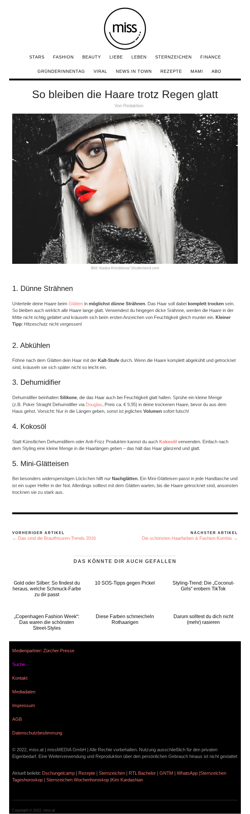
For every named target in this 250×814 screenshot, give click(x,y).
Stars (37, 57)
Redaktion (133, 105)
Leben (139, 57)
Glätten (76, 303)
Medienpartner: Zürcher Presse (43, 650)
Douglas (94, 404)
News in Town (134, 71)
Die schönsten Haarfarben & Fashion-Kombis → (190, 538)
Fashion (63, 57)
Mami (197, 71)
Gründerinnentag (61, 71)
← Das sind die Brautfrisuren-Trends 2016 (54, 538)
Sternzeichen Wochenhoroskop (77, 779)
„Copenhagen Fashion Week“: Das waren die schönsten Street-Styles (46, 622)
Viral (100, 71)
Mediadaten (23, 691)
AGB (17, 719)
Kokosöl (168, 441)
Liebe (116, 57)
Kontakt (19, 678)
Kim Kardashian (127, 779)
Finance (210, 57)
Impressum (23, 705)
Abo (216, 71)
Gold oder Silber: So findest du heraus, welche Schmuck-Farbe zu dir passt (46, 588)
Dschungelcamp (58, 773)
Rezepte (171, 71)
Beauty (91, 57)
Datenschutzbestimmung (37, 732)
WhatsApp (187, 773)
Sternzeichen (173, 57)
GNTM (166, 773)
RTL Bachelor (142, 773)
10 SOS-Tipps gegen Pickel (125, 583)
